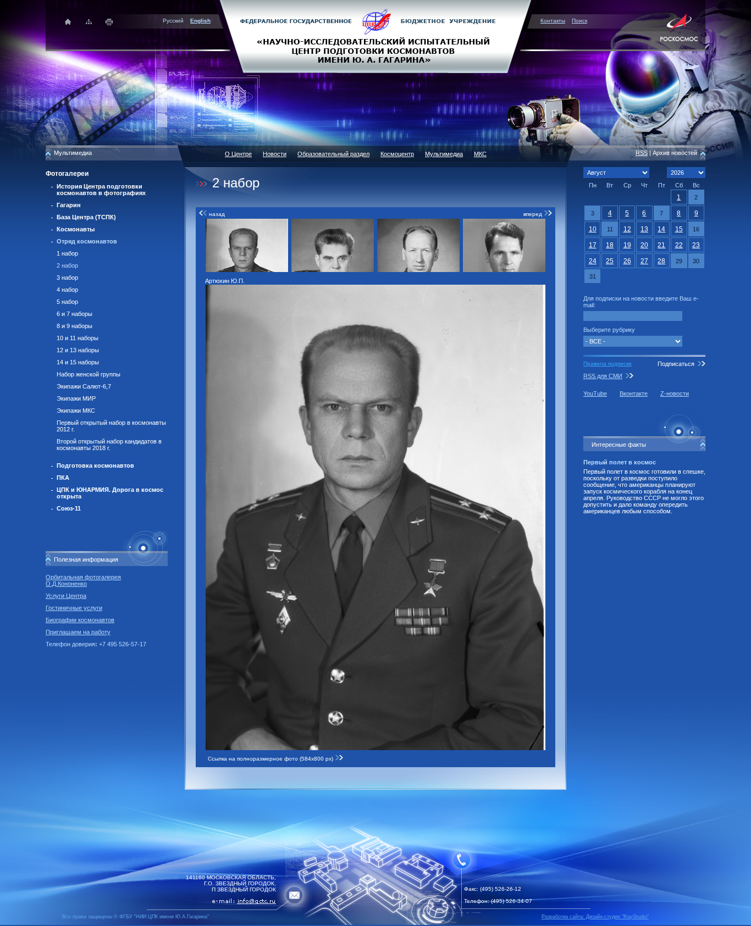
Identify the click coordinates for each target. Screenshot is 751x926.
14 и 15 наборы (78, 362)
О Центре (238, 154)
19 (627, 245)
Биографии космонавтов (80, 620)
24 (593, 261)
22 (679, 245)
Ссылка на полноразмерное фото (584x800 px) (271, 759)
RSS (642, 152)
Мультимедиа (444, 154)
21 (661, 245)
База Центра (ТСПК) (86, 217)
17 (593, 245)
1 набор (67, 253)
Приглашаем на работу (78, 632)
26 (627, 261)
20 (644, 245)
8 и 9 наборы (74, 326)
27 (644, 261)
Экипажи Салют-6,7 (84, 386)
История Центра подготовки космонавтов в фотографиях (101, 189)
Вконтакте (634, 393)
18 (610, 245)
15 (679, 229)
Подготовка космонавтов (95, 465)
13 (644, 229)
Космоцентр (397, 154)
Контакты (552, 21)
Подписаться (676, 364)
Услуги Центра (66, 595)
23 (696, 245)
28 (661, 261)
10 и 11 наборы (77, 338)
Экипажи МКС (76, 410)
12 (627, 229)
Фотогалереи (67, 174)
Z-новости (674, 393)
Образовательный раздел (333, 154)
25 (610, 261)
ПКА (63, 477)
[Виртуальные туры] (375, 923)
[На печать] (109, 21)
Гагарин (69, 205)
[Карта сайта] (89, 21)
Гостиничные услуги (74, 608)
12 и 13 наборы (78, 350)
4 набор (67, 289)
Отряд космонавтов (87, 241)
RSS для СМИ (602, 376)
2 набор (67, 265)
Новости (274, 154)
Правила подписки (607, 364)
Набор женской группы (88, 374)
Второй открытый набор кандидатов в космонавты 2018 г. (109, 444)
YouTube (595, 393)
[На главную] (375, 36)
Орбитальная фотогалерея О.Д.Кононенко (83, 580)
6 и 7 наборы (74, 313)
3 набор (67, 277)
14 (661, 229)
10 (593, 229)
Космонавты (76, 229)
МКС (480, 154)
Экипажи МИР (76, 398)
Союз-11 (69, 508)
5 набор (67, 301)
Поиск (579, 21)
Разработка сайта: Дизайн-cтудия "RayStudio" (595, 916)
